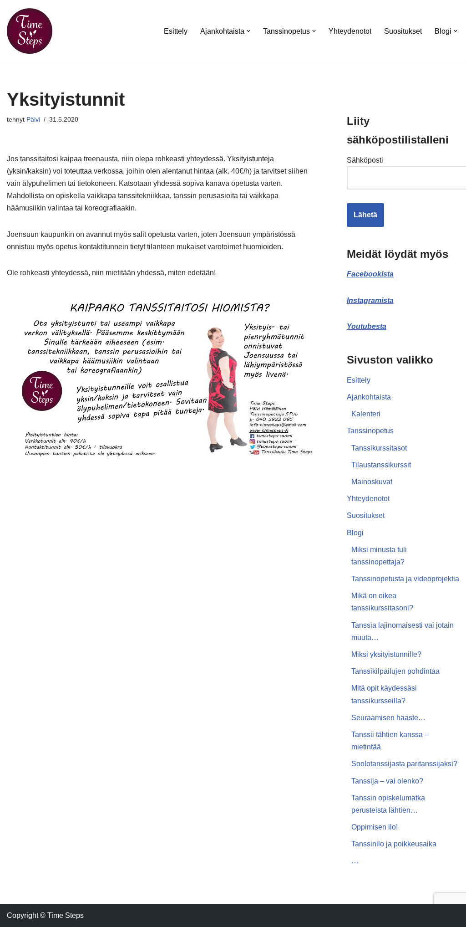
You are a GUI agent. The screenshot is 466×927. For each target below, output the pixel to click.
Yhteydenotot (350, 31)
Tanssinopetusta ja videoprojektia (405, 579)
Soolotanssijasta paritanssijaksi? (404, 764)
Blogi (355, 533)
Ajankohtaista (369, 397)
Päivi (33, 119)
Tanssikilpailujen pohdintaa (395, 671)
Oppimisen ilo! (374, 827)
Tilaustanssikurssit (381, 465)
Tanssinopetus (370, 431)
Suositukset (403, 31)
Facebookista (370, 274)
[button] (248, 31)
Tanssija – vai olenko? (387, 781)
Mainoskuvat (371, 482)
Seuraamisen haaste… (388, 718)
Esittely (175, 31)
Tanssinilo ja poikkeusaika (393, 844)
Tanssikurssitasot (379, 448)
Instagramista (370, 300)
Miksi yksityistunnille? (386, 654)
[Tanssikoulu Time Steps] (29, 31)
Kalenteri (365, 414)
